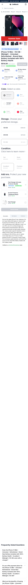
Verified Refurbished (14, 245)
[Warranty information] (21, 49)
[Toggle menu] (2, 4)
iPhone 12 (18, 11)
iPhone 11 (13, 11)
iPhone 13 (24, 11)
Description (5, 216)
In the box (23, 216)
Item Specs (14, 216)
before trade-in (11, 63)
